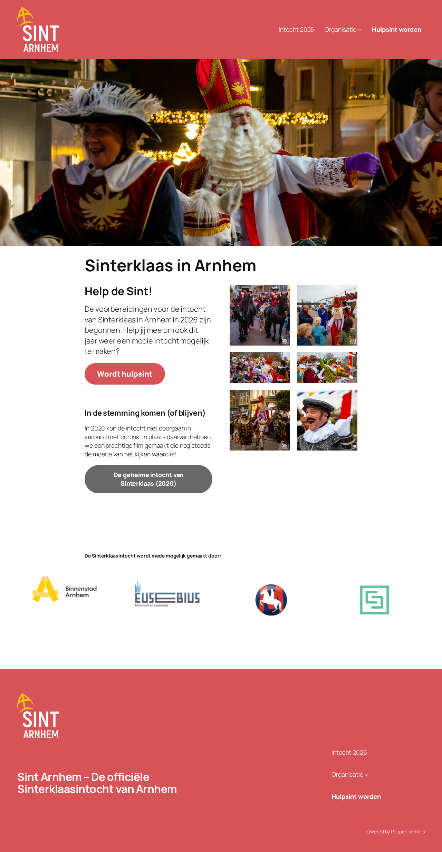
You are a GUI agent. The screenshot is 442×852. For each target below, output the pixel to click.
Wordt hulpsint (125, 374)
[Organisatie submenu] (360, 29)
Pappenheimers (408, 831)
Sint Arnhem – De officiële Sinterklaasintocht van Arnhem (97, 783)
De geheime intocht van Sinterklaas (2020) (149, 479)
